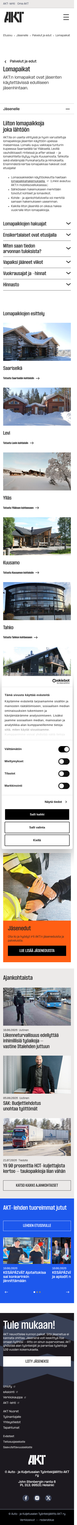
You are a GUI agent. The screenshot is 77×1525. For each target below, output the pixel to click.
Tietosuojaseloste (14, 1442)
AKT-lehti (9, 4)
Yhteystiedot (12, 1422)
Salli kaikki (37, 814)
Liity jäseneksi (37, 1361)
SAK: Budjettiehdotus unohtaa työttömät (22, 1106)
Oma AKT (23, 4)
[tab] (34, 1292)
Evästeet (8, 1436)
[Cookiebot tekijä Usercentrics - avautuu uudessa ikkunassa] (52, 681)
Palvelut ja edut (42, 35)
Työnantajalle (12, 1417)
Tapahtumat (11, 1427)
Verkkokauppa (13, 1397)
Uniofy (7, 1386)
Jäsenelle (22, 35)
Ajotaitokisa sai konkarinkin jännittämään (24, 1277)
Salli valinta (37, 827)
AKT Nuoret (11, 1411)
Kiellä (37, 840)
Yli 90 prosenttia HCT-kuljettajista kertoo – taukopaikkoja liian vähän (34, 1168)
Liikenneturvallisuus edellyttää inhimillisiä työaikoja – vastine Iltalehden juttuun (31, 1041)
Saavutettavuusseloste (17, 1447)
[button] (37, 887)
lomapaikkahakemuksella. (28, 181)
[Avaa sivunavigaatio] (68, 109)
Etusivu (7, 35)
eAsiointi (9, 1392)
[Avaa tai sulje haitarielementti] (68, 224)
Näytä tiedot (53, 802)
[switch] (63, 761)
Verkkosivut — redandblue (37, 1520)
